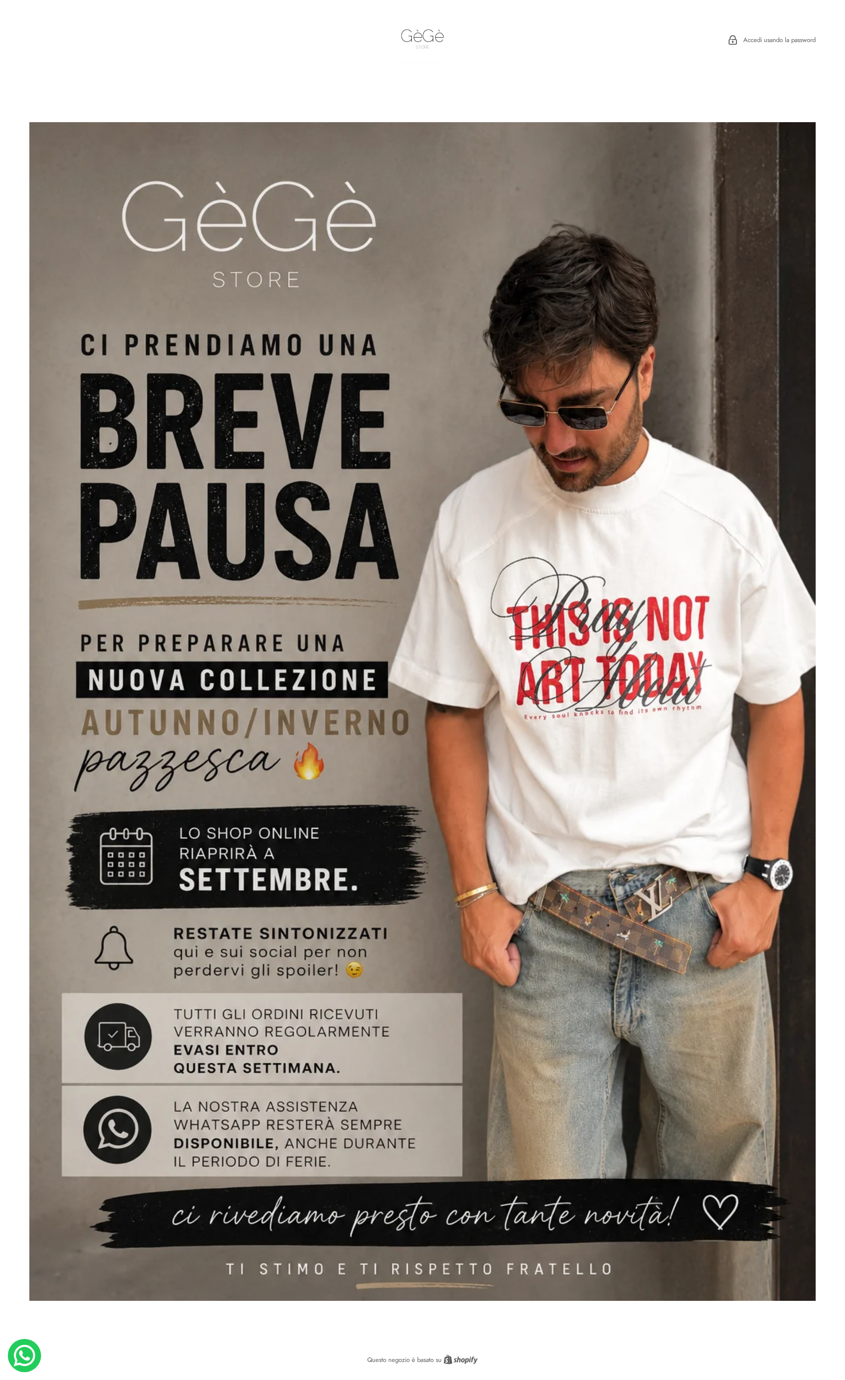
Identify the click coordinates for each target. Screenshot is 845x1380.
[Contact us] (24, 1355)
